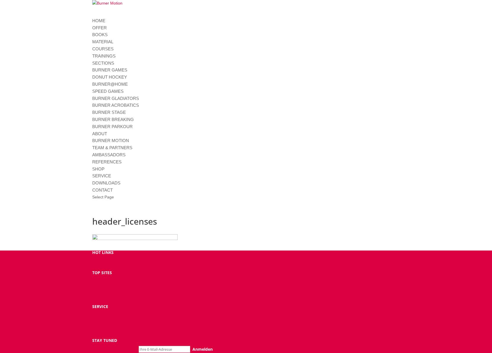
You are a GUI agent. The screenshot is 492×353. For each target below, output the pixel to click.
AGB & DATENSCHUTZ (113, 335)
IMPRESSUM (104, 314)
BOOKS (100, 34)
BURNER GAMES (109, 69)
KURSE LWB (103, 287)
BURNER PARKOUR (112, 126)
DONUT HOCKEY (109, 77)
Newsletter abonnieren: (115, 349)
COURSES (103, 48)
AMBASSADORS (109, 154)
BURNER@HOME (110, 84)
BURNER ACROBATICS (115, 105)
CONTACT (102, 190)
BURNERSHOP (105, 260)
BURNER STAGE (109, 112)
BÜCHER (100, 281)
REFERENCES (107, 161)
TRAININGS (104, 56)
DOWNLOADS (106, 182)
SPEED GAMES (108, 91)
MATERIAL (102, 41)
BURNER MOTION (110, 140)
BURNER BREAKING (113, 119)
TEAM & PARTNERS (112, 147)
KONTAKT (101, 321)
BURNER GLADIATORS (115, 98)
